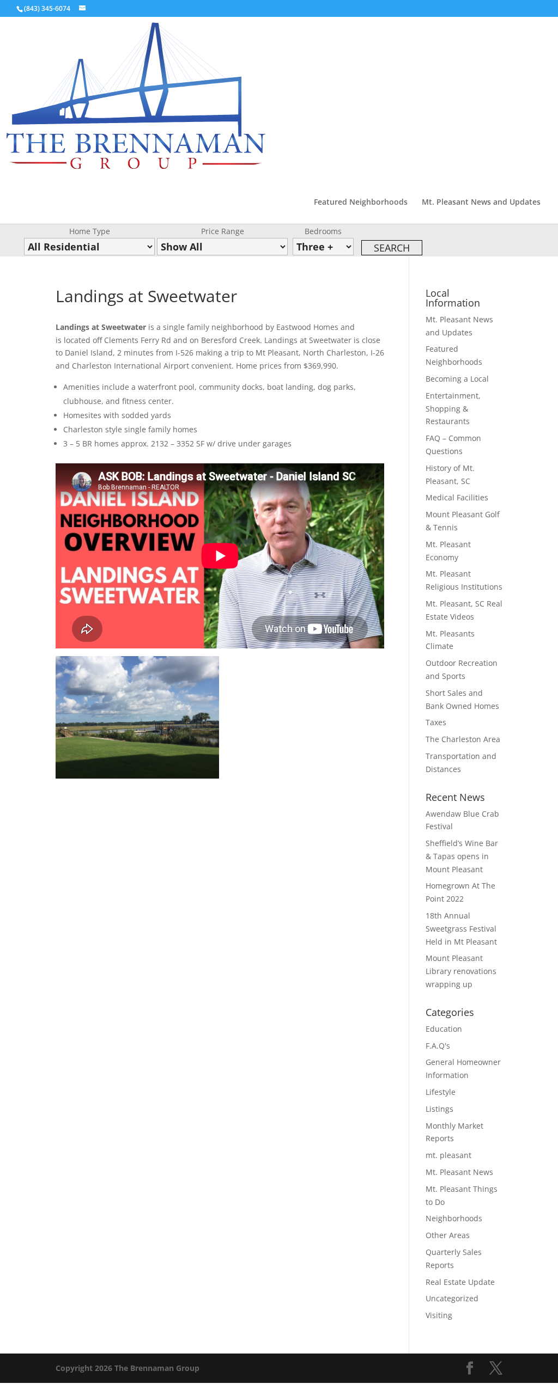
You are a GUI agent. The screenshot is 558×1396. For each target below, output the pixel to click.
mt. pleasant (448, 1155)
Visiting (439, 1315)
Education (444, 1029)
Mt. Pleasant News (459, 1172)
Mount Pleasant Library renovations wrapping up (461, 971)
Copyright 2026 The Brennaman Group (127, 1368)
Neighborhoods (454, 1218)
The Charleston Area (463, 739)
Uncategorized (452, 1298)
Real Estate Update (460, 1282)
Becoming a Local (457, 379)
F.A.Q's (438, 1045)
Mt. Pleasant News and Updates (481, 202)
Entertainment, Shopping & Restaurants (453, 408)
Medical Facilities (457, 497)
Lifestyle (441, 1092)
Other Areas (448, 1235)
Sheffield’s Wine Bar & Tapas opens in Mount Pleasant (462, 856)
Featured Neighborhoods (361, 202)
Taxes (436, 722)
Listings (439, 1109)
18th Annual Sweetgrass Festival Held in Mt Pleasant (461, 928)
